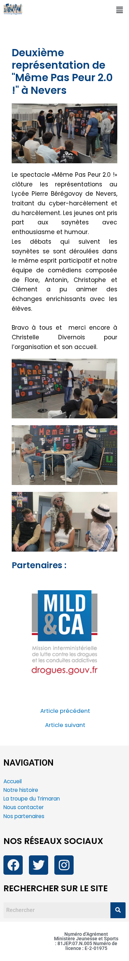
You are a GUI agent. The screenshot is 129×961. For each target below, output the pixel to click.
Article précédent (65, 711)
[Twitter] (38, 865)
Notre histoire (20, 790)
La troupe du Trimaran (31, 798)
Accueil (12, 781)
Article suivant (65, 725)
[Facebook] (13, 865)
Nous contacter (24, 807)
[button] (120, 10)
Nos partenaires (23, 816)
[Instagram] (64, 865)
